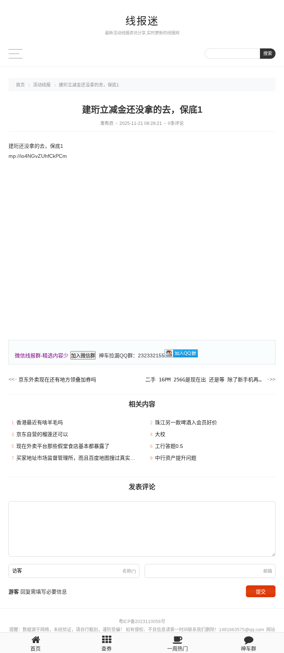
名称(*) (129, 571)
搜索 (267, 53)
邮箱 (267, 571)
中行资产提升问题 (175, 458)
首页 (20, 85)
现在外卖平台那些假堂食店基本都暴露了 (62, 446)
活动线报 (42, 85)
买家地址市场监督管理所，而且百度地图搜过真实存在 (78, 458)
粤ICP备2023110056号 (142, 621)
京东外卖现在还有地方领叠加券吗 (57, 379)
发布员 (107, 123)
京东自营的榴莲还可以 (42, 434)
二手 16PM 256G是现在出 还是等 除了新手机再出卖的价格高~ (205, 379)
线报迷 (142, 21)
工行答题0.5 (169, 446)
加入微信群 (83, 355)
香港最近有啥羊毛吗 (39, 422)
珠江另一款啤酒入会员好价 (186, 422)
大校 (160, 434)
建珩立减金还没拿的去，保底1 (89, 85)
